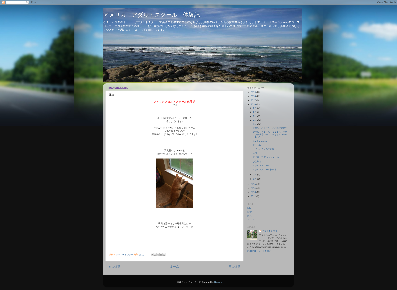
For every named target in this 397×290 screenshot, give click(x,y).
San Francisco (260, 141)
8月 (255, 112)
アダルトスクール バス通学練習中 (270, 128)
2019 (253, 92)
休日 (255, 153)
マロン (250, 219)
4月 (255, 120)
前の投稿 (234, 266)
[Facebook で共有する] (161, 254)
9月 (255, 108)
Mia (249, 208)
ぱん (249, 216)
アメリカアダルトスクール (266, 157)
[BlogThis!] (155, 254)
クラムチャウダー (270, 231)
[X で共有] (158, 254)
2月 (255, 175)
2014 (253, 188)
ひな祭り (257, 161)
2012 (253, 196)
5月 (255, 116)
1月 (255, 179)
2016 (253, 104)
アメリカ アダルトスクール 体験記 (151, 15)
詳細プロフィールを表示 (259, 251)
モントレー (258, 145)
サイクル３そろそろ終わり (266, 149)
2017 (253, 100)
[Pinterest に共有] (163, 254)
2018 (253, 96)
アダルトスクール (261, 165)
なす (249, 212)
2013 (253, 192)
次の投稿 (114, 266)
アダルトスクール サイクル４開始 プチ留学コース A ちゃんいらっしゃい (271, 134)
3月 (255, 124)
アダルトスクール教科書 (265, 169)
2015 (253, 184)
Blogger (218, 282)
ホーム (174, 266)
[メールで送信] (152, 254)
